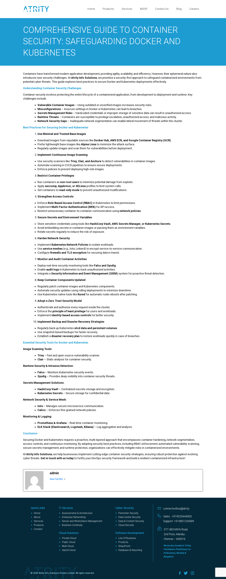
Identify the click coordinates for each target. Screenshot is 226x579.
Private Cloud (69, 538)
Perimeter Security (128, 513)
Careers (194, 8)
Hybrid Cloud (68, 550)
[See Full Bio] (65, 479)
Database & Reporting (130, 550)
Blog (179, 8)
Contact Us (162, 8)
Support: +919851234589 (178, 521)
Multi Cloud (68, 546)
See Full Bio (56, 479)
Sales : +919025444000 (177, 516)
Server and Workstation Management (82, 521)
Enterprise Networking (74, 517)
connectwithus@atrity (176, 508)
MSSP (143, 8)
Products (108, 8)
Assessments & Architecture (77, 513)
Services (127, 8)
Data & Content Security (131, 521)
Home (91, 8)
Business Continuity (72, 525)
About (37, 517)
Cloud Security (126, 525)
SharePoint (124, 546)
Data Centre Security (129, 517)
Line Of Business (127, 538)
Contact (38, 529)
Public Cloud (68, 542)
